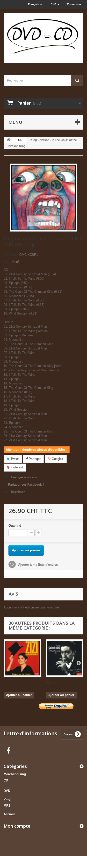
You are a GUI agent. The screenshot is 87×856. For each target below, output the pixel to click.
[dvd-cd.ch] (43, 38)
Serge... (52, 682)
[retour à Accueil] (8, 140)
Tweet (14, 459)
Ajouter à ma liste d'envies (37, 564)
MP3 (7, 805)
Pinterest (16, 467)
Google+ (57, 459)
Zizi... (7, 682)
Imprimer (18, 492)
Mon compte (17, 826)
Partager (34, 459)
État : (7, 262)
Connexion (74, 4)
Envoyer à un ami (24, 477)
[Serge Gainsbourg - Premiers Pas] (64, 658)
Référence (11, 255)
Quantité (14, 525)
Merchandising (15, 774)
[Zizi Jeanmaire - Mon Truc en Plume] (22, 658)
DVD (7, 791)
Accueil (9, 814)
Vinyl (7, 799)
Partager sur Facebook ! (26, 484)
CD (6, 780)
